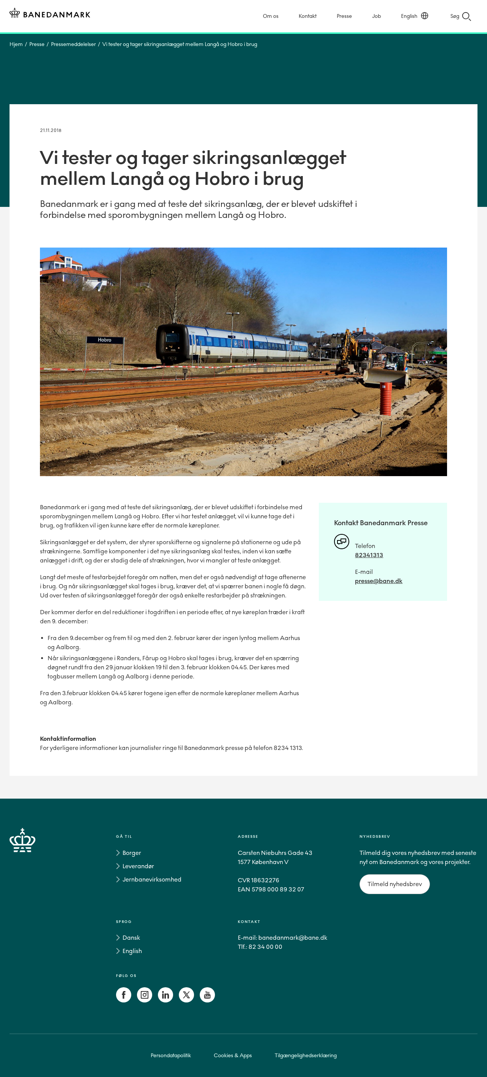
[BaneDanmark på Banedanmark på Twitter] (186, 1000)
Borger (132, 852)
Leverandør (138, 866)
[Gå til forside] (36, 920)
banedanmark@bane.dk (292, 937)
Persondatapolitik (171, 1055)
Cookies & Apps (233, 1055)
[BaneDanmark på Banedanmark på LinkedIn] (165, 1000)
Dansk (131, 937)
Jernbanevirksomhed (152, 879)
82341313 (369, 555)
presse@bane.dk (379, 581)
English (409, 16)
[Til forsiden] (50, 14)
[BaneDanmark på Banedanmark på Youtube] (207, 1000)
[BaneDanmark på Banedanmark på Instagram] (144, 1000)
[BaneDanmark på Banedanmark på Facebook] (123, 1000)
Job (376, 16)
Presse (344, 16)
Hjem (16, 44)
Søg (454, 16)
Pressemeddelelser (73, 44)
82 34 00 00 (265, 946)
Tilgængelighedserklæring (306, 1055)
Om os (271, 16)
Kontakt (308, 16)
